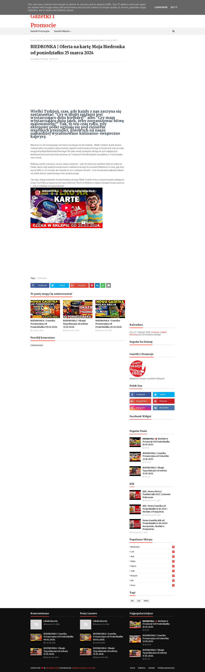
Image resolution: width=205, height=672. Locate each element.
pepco (152, 566)
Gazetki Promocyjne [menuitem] (40, 31)
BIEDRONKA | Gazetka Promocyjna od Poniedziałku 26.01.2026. (108, 323)
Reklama (141, 668)
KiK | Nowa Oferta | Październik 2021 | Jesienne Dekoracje (156, 494)
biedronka (48, 40)
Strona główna (36, 40)
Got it (174, 7)
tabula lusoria (51, 621)
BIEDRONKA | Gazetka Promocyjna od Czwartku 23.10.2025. (156, 456)
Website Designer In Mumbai (83, 668)
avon (152, 585)
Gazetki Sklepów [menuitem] (62, 31)
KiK (152, 580)
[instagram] (140, 407)
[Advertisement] (77, 86)
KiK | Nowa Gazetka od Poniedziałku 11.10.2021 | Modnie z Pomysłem (155, 509)
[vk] (164, 407)
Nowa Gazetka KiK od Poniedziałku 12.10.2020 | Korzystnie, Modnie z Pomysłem (155, 525)
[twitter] (164, 394)
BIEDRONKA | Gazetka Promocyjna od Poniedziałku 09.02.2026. (44, 323)
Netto (152, 561)
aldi (152, 556)
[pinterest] (164, 401)
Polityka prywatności (166, 668)
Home (132, 668)
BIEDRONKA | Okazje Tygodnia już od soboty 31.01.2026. (75, 323)
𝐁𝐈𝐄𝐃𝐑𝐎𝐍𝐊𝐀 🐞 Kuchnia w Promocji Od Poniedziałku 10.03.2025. (156, 441)
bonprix (152, 576)
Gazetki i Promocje (40, 59)
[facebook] (140, 394)
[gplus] (140, 401)
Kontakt (151, 668)
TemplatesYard (52, 668)
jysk (152, 571)
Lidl (152, 552)
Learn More (161, 7)
